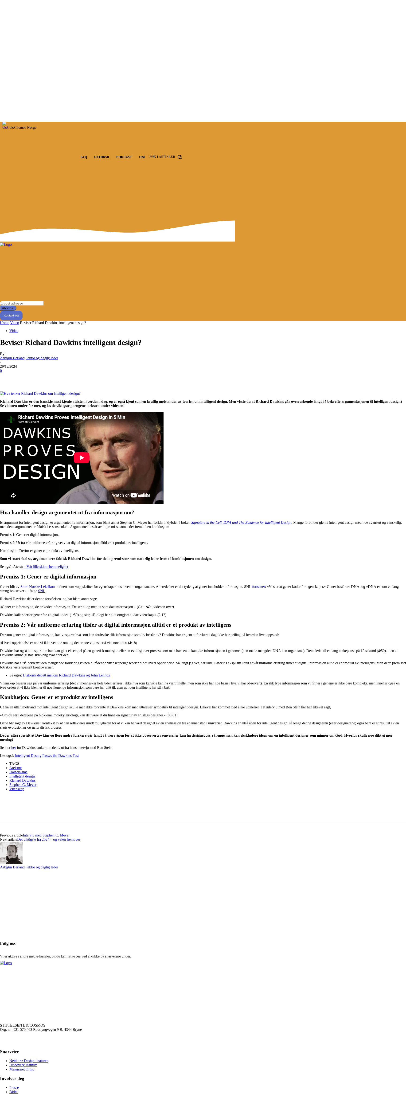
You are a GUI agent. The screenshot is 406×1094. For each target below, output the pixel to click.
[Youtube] (65, 157)
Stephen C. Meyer (22, 785)
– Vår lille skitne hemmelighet (46, 567)
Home (4, 323)
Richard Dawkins (22, 780)
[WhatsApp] (58, 378)
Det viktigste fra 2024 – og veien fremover (48, 839)
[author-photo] (11, 863)
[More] (76, 378)
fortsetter (258, 587)
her (13, 748)
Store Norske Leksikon (37, 587)
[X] (24, 378)
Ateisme (15, 768)
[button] (166, 157)
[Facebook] (39, 157)
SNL (41, 591)
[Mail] (57, 157)
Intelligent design (22, 776)
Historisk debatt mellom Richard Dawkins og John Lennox (66, 675)
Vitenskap (16, 789)
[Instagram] (48, 157)
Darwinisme (18, 772)
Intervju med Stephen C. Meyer (46, 835)
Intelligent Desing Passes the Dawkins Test (46, 756)
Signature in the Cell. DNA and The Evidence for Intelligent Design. (241, 522)
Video (14, 323)
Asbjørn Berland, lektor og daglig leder (29, 358)
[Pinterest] (41, 378)
